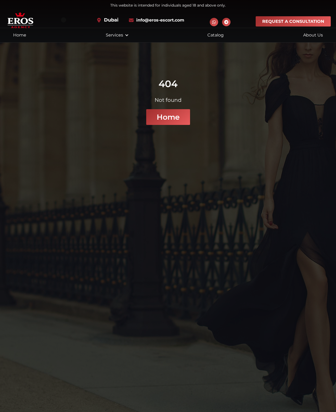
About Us (313, 35)
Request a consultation (293, 21)
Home (19, 35)
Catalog (215, 35)
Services (114, 35)
